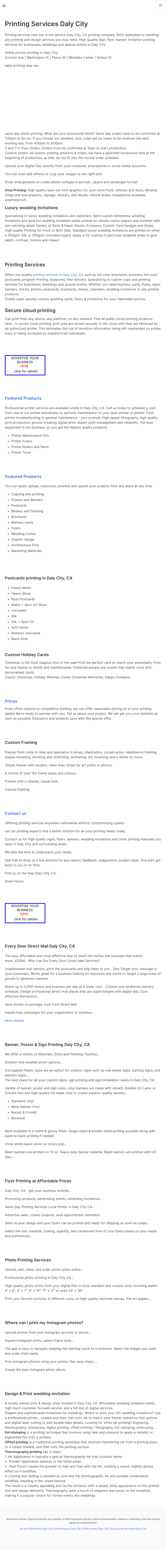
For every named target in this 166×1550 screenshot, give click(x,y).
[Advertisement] (83, 99)
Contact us (15, 813)
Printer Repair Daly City (68, 1528)
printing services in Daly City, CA (58, 275)
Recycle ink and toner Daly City (128, 1528)
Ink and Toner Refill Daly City (36, 1528)
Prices (11, 701)
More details (14, 1021)
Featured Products (23, 398)
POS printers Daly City (96, 1528)
